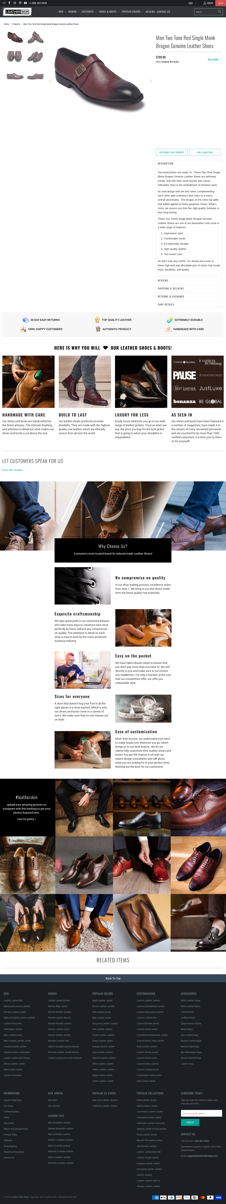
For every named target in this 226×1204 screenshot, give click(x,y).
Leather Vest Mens (13, 1075)
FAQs (6, 1117)
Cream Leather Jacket (102, 1081)
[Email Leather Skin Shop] (4, 3)
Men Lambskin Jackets (59, 1134)
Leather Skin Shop (20, 1197)
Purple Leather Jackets (103, 1035)
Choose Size (164, 76)
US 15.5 (192, 101)
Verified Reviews (11, 1111)
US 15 (181, 101)
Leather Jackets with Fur (148, 1180)
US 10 (198, 84)
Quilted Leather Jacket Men (17, 1052)
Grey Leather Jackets (102, 1052)
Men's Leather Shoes (190, 1000)
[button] (62, 12)
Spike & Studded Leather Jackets (19, 1017)
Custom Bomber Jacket (148, 1023)
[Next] (150, 81)
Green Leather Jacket (102, 1040)
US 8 (160, 84)
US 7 (206, 76)
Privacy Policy (10, 1134)
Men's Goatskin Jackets (59, 1157)
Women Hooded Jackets (59, 1023)
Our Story (8, 1106)
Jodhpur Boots (188, 1017)
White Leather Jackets (103, 1064)
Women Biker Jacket (57, 1006)
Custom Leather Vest (147, 1017)
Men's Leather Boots (190, 1006)
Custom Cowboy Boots (148, 1069)
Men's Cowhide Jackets (59, 1145)
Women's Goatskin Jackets (60, 1163)
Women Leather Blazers (59, 1017)
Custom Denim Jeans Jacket (150, 1040)
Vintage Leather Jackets (148, 1186)
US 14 (160, 101)
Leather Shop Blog (12, 1100)
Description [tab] (165, 163)
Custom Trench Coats (147, 1058)
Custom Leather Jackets (148, 1000)
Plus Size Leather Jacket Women (63, 1052)
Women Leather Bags (191, 1040)
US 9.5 (188, 84)
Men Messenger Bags (191, 1052)
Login (210, 3)
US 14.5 (170, 101)
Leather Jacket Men (13, 1000)
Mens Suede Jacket (13, 1069)
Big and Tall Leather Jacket (149, 1140)
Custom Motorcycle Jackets (150, 1012)
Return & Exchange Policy (16, 1129)
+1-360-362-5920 (38, 3)
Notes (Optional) (165, 112)
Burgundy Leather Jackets (105, 1023)
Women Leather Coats (58, 1029)
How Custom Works (146, 1081)
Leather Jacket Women (59, 1000)
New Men (52, 1100)
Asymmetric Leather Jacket (150, 1111)
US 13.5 (213, 93)
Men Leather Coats (13, 1035)
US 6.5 (197, 76)
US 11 (160, 93)
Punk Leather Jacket (146, 1100)
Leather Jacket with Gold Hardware (65, 1058)
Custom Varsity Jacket (147, 1052)
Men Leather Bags (189, 1035)
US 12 (181, 93)
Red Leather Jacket (101, 1012)
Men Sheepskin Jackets (59, 1122)
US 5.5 (177, 76)
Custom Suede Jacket (147, 1029)
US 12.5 (192, 93)
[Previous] (50, 81)
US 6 (187, 76)
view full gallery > (26, 819)
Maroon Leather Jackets (104, 1058)
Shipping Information (14, 1152)
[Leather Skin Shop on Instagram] (14, 3)
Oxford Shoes (187, 1012)
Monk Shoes (187, 1029)
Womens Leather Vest (58, 1040)
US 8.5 (169, 84)
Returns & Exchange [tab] (171, 296)
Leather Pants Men (13, 1023)
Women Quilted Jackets (59, 1035)
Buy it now (206, 141)
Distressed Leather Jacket (149, 1117)
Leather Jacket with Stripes (17, 1058)
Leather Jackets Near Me (149, 1152)
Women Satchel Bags (191, 1058)
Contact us (9, 1157)
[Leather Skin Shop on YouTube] (25, 3)
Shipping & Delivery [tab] (171, 288)
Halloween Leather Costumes (151, 1123)
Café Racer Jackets (13, 1029)
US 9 (179, 84)
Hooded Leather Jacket (15, 1046)
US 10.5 (209, 84)
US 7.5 (216, 76)
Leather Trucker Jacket (148, 1157)
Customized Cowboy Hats (149, 1075)
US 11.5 (170, 93)
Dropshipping (10, 1146)
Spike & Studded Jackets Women (63, 1046)
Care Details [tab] (166, 304)
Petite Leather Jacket (147, 1134)
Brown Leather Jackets (103, 1006)
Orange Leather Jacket (103, 1046)
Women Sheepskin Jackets (60, 1128)
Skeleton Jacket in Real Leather (151, 1129)
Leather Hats (187, 1064)
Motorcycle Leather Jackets (17, 1006)
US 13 (203, 93)
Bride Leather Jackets (147, 1046)
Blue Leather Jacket (101, 1017)
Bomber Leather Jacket (15, 1012)
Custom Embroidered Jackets (151, 1006)
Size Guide (213, 59)
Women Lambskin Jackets (60, 1140)
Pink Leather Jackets (102, 1029)
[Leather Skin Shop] (17, 12)
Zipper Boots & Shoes (191, 1023)
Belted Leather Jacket (147, 1106)
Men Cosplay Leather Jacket (17, 1040)
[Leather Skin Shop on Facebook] (9, 3)
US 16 (203, 101)
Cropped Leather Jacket (148, 1163)
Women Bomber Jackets (59, 1012)
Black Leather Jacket (102, 1000)
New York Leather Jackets (104, 1100)
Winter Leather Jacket (14, 1064)
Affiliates (8, 1140)
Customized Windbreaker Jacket (152, 1035)
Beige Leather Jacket (102, 1075)
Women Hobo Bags (190, 1046)
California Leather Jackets (104, 1106)
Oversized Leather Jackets (149, 1169)
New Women (54, 1106)
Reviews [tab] (163, 280)
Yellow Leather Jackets (103, 1069)
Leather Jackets (144, 1175)
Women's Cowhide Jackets (60, 1151)
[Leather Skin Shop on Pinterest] (20, 3)
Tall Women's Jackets (147, 1146)
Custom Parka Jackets (147, 1064)
